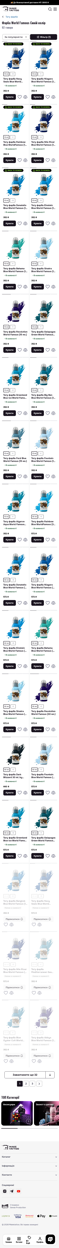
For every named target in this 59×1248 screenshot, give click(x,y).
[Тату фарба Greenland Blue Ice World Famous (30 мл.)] (15, 817)
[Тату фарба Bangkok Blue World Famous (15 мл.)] (15, 880)
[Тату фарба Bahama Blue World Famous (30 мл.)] (43, 627)
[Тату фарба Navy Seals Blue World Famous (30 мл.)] (43, 880)
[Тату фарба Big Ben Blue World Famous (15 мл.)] (43, 374)
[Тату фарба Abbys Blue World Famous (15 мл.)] (43, 1016)
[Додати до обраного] (19, 96)
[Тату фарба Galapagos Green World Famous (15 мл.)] (43, 311)
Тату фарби (12, 16)
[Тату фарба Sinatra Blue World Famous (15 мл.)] (43, 247)
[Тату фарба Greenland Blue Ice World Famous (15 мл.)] (15, 374)
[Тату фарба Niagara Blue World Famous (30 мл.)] (43, 564)
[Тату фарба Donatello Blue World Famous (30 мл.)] (15, 564)
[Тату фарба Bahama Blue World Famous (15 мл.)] (15, 247)
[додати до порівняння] (25, 96)
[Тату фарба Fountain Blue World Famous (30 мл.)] (43, 753)
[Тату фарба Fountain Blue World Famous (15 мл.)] (43, 437)
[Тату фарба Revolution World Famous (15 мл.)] (15, 311)
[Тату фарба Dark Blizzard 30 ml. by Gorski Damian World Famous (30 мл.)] (15, 753)
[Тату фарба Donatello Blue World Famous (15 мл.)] (15, 184)
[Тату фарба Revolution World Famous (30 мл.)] (43, 690)
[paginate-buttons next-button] (39, 1084)
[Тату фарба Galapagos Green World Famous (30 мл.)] (43, 817)
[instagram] (5, 1191)
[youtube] (18, 1191)
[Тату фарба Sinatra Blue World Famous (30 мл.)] (15, 690)
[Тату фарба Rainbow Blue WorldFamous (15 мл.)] (15, 121)
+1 (40, 74)
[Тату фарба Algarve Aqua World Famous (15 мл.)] (15, 500)
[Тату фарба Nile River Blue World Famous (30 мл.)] (15, 948)
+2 (13, 390)
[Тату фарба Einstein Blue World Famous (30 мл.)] (15, 627)
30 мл (34, 517)
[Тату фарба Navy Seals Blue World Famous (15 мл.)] (15, 58)
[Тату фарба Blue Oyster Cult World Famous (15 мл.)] (15, 1016)
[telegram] (12, 1191)
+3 (13, 74)
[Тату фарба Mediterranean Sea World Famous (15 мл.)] (43, 948)
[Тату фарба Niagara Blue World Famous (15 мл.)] (43, 58)
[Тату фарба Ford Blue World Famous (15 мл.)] (15, 437)
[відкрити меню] (55, 9)
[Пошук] (50, 9)
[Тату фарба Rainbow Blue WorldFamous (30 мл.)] (43, 500)
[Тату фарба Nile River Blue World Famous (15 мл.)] (43, 121)
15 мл (6, 74)
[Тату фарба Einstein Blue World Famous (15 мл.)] (43, 184)
